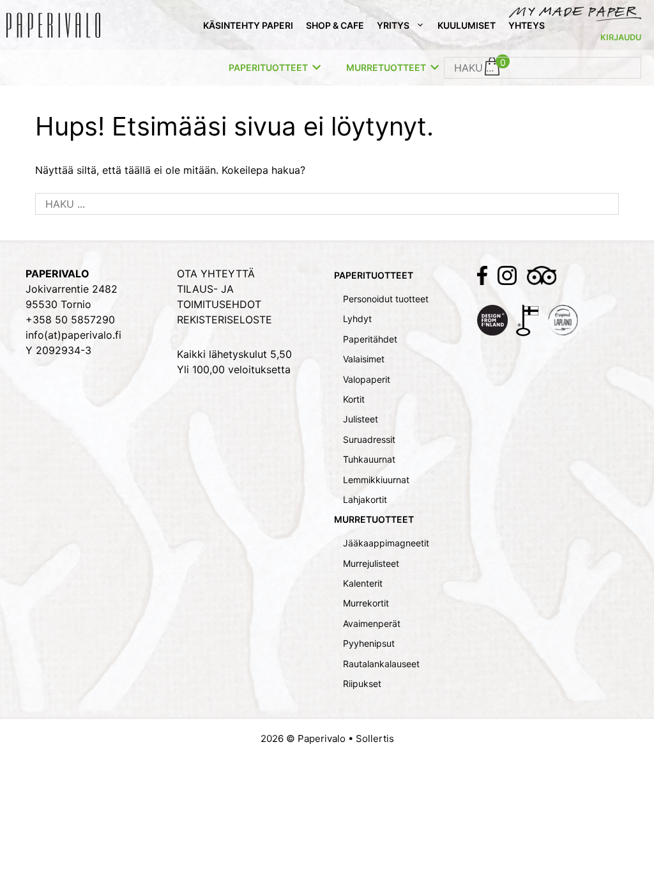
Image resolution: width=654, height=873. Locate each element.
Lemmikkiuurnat (376, 479)
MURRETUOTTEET (386, 67)
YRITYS (393, 25)
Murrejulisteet (371, 563)
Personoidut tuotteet (386, 298)
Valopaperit (366, 379)
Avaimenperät (371, 623)
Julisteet (360, 418)
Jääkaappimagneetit (386, 542)
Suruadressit (369, 439)
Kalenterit (363, 583)
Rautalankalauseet (381, 663)
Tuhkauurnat (369, 459)
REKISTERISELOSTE (224, 319)
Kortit (354, 399)
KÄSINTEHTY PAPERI (248, 25)
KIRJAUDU (620, 37)
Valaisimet (363, 358)
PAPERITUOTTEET (268, 67)
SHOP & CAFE (335, 25)
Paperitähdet (370, 339)
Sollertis (375, 738)
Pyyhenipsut (369, 643)
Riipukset (362, 683)
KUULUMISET (466, 25)
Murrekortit (366, 603)
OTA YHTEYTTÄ (216, 273)
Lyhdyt (357, 318)
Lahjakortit (365, 499)
